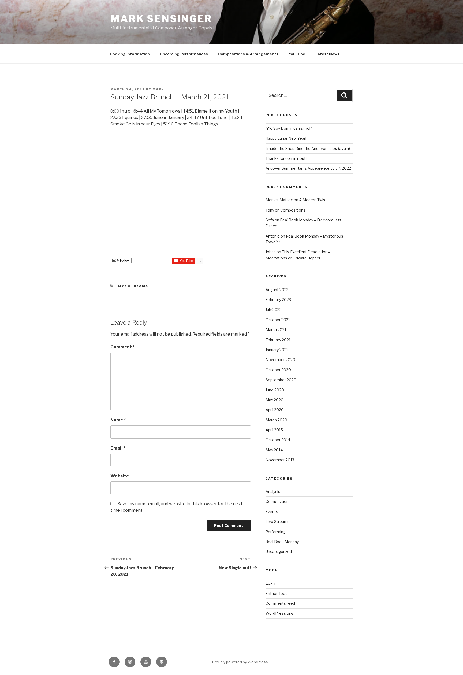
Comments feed (280, 603)
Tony (270, 210)
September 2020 (281, 379)
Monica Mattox (279, 200)
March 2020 (276, 420)
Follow (124, 260)
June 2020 (275, 390)
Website (119, 476)
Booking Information (130, 54)
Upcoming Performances (184, 54)
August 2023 (277, 289)
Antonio (273, 236)
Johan (271, 252)
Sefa (270, 220)
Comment (122, 347)
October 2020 (278, 370)
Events (272, 511)
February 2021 (278, 340)
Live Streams (133, 286)
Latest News (327, 54)
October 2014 (278, 439)
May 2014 (274, 450)
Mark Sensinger (161, 19)
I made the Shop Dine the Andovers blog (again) (308, 148)
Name (118, 419)
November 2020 (280, 359)
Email (118, 448)
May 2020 (274, 400)
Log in (271, 583)
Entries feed (276, 593)
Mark (158, 89)
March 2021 (276, 329)
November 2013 (280, 460)
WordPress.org (279, 613)
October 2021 (278, 319)
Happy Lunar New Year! (286, 138)
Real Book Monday (282, 541)
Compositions (292, 210)
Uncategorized (279, 551)
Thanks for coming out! (286, 158)
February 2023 (278, 299)
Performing (276, 531)
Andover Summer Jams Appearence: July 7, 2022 (308, 168)
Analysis (273, 491)
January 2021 (277, 349)
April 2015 (274, 430)
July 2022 (274, 309)
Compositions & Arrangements (248, 54)
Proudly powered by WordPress (240, 662)
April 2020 (275, 409)
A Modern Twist (313, 200)
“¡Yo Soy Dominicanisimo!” (289, 128)
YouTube (297, 54)
